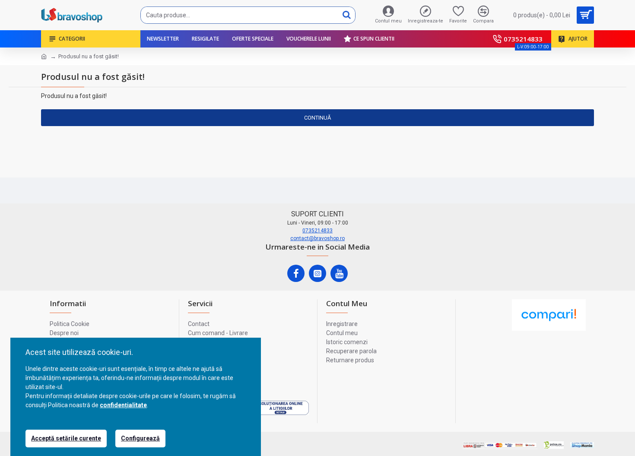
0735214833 (317, 231)
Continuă (317, 117)
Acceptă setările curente (66, 438)
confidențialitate (123, 405)
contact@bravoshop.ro (317, 238)
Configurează (140, 438)
